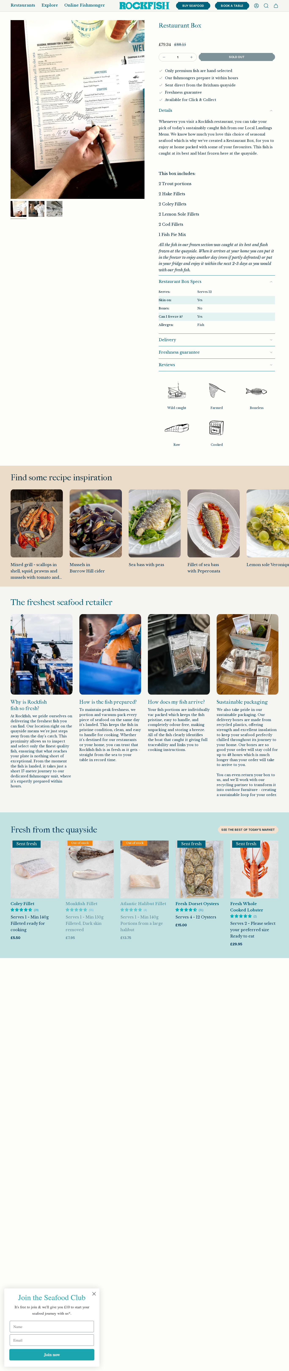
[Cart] (276, 5)
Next (282, 538)
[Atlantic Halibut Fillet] (144, 869)
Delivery (167, 340)
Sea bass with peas (146, 564)
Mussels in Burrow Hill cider (87, 567)
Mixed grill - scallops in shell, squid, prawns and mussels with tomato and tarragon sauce (35, 571)
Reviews (167, 365)
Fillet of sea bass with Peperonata (203, 567)
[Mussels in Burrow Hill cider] (96, 523)
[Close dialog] (94, 1294)
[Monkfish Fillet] (90, 869)
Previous (10, 109)
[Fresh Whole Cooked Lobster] (254, 869)
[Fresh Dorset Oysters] (199, 869)
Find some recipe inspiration (61, 477)
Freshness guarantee (179, 352)
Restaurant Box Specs (180, 281)
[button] (22, 5)
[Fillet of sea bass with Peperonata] (213, 523)
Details (165, 110)
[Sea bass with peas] (155, 523)
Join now (52, 1355)
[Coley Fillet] (35, 869)
